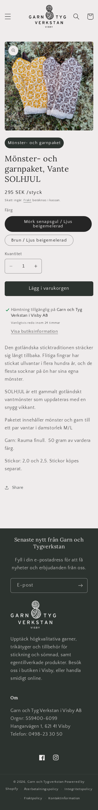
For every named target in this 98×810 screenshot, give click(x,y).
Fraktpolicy (33, 798)
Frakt (27, 200)
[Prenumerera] (80, 585)
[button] (8, 17)
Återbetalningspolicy (41, 789)
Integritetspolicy (78, 789)
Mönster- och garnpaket (34, 142)
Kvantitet (13, 254)
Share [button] (18, 487)
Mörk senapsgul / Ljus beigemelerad (48, 223)
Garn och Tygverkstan (45, 782)
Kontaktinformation (64, 798)
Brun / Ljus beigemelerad (39, 240)
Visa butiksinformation (34, 331)
